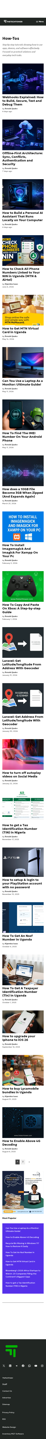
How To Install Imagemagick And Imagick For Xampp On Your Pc (20, 550)
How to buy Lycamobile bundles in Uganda (20, 1090)
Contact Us (7, 1391)
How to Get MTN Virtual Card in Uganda (20, 330)
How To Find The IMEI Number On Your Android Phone (22, 436)
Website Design (9, 1427)
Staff (4, 1384)
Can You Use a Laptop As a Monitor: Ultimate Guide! (22, 382)
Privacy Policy (8, 1412)
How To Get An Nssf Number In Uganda (17, 937)
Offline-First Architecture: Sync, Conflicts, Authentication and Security (22, 158)
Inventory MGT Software (13, 1434)
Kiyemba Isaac (11, 284)
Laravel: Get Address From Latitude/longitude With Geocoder (22, 720)
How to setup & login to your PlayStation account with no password (22, 883)
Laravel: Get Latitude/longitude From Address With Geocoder (21, 664)
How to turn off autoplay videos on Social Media (21, 774)
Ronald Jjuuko (11, 109)
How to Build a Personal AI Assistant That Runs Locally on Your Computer (22, 216)
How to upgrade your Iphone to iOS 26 (18, 1038)
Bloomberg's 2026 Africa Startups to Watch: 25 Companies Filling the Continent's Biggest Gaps (23, 1273)
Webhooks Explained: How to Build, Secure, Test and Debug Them (23, 100)
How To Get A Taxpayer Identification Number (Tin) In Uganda (20, 991)
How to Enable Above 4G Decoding (21, 1142)
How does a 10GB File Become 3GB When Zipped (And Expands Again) (22, 492)
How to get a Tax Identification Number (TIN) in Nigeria (19, 828)
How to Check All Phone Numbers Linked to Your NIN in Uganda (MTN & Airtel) (21, 274)
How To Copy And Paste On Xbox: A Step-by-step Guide (21, 608)
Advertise (6, 1398)
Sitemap (6, 1404)
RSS (4, 1419)
